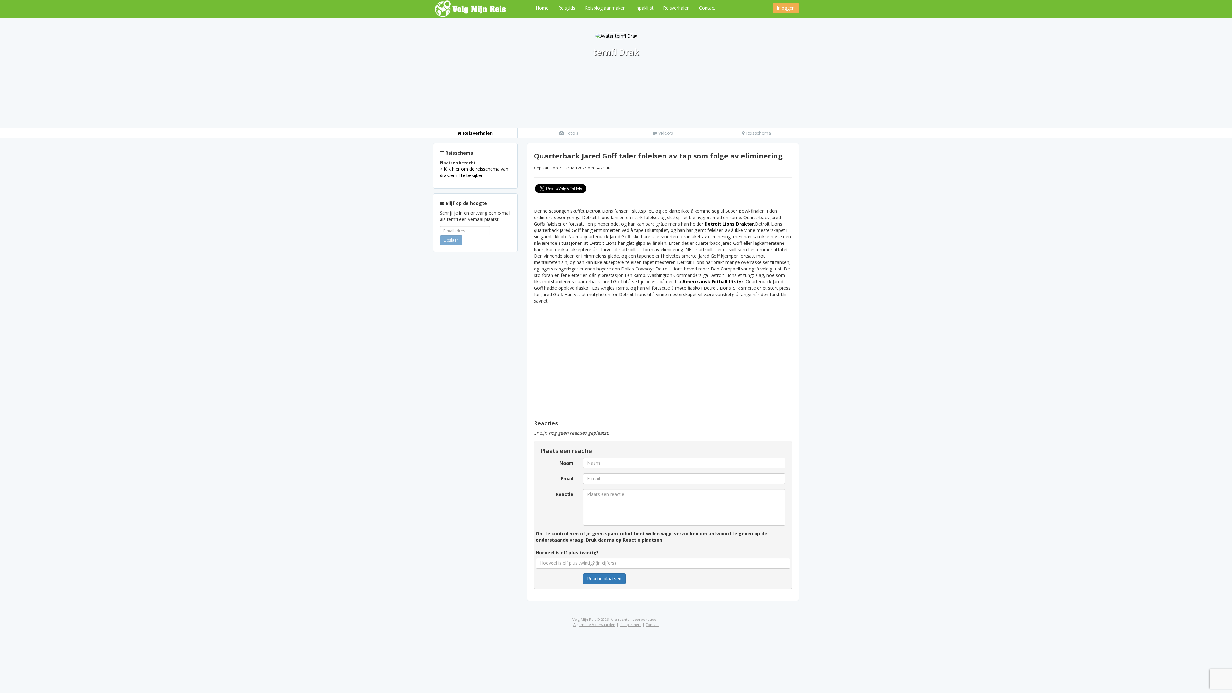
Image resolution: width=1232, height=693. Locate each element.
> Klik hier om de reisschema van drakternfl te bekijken (474, 172)
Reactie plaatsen (604, 579)
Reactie (564, 494)
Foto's (571, 133)
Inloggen (786, 8)
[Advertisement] (475, 353)
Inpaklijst (644, 8)
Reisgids (566, 8)
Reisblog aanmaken (605, 8)
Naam (566, 463)
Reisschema (758, 133)
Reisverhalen (676, 8)
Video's (665, 133)
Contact (707, 8)
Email (567, 478)
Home (542, 8)
